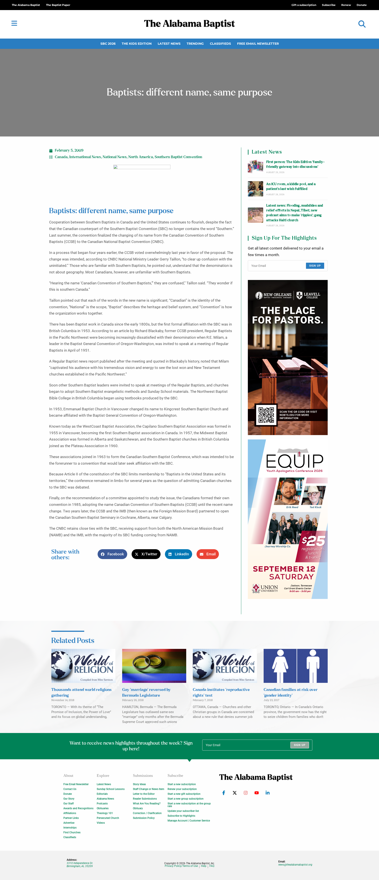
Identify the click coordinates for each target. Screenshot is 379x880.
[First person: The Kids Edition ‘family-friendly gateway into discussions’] (255, 166)
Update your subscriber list (183, 811)
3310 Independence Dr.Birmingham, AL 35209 (80, 865)
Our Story (68, 798)
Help (203, 866)
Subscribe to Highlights (181, 815)
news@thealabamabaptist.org (295, 864)
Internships (70, 827)
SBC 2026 (108, 43)
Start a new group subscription (186, 798)
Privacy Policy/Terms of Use (181, 866)
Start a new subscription (182, 784)
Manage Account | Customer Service (189, 820)
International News (85, 157)
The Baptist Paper (58, 5)
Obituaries (103, 808)
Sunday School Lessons (111, 789)
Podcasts (102, 803)
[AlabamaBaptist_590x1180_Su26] (288, 519)
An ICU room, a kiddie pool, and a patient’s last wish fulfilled (291, 186)
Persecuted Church (108, 818)
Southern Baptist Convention (178, 157)
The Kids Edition (137, 43)
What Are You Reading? (147, 803)
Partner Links (71, 818)
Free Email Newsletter (258, 43)
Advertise (68, 822)
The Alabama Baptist (26, 5)
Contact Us (69, 789)
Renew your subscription (182, 789)
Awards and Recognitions (78, 808)
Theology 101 (105, 813)
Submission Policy (144, 818)
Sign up (315, 265)
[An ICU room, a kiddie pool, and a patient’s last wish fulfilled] (255, 189)
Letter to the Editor (144, 793)
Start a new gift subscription (184, 793)
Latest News (169, 43)
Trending (195, 43)
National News (115, 157)
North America (140, 157)
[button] (362, 24)
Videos (101, 822)
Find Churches (71, 832)
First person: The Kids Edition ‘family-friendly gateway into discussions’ (295, 164)
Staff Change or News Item (148, 789)
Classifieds (220, 43)
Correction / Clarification (147, 813)
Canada (61, 157)
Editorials (102, 793)
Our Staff (68, 803)
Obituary (138, 808)
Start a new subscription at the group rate (189, 805)
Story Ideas (139, 784)
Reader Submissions (145, 798)
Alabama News (105, 798)
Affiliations (69, 813)
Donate (67, 793)
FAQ (211, 866)
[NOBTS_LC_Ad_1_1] (288, 357)
